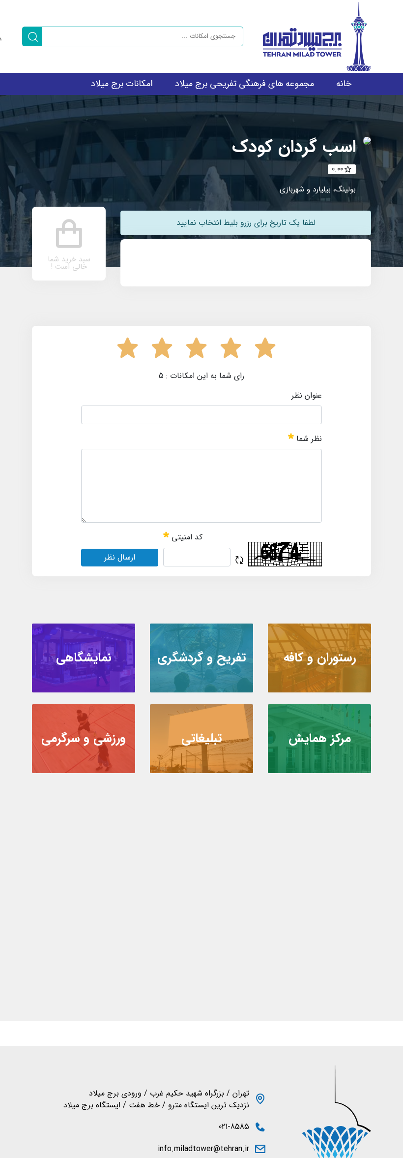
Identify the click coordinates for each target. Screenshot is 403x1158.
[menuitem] (343, 84)
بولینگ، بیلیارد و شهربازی (318, 189)
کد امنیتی (185, 537)
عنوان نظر (306, 396)
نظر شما (308, 439)
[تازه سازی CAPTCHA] (239, 560)
